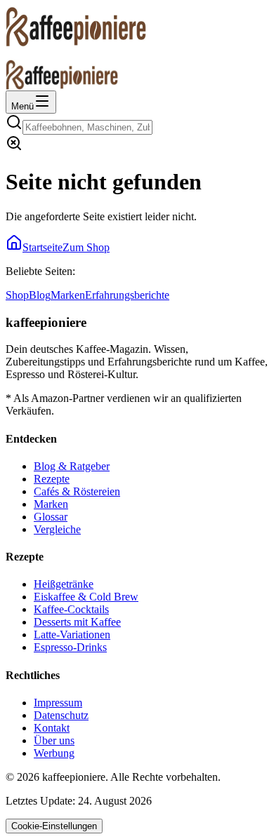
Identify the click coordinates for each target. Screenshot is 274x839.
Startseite (42, 247)
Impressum (58, 703)
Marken (68, 295)
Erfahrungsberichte (127, 295)
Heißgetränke (63, 584)
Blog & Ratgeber (72, 466)
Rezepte (52, 479)
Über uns (54, 740)
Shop (17, 295)
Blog (40, 295)
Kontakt (52, 728)
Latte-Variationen (72, 634)
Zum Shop (86, 247)
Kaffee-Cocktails (71, 609)
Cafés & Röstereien (77, 491)
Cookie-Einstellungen (54, 826)
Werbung (54, 753)
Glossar (50, 517)
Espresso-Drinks (70, 647)
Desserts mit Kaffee (77, 622)
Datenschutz (61, 715)
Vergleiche (57, 529)
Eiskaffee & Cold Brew (86, 597)
